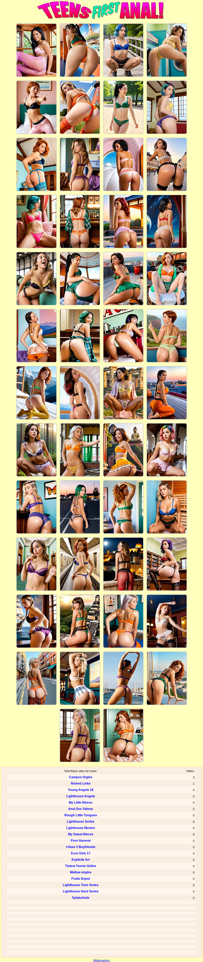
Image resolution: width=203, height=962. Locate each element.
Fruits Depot (80, 878)
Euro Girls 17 (80, 853)
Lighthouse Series (80, 821)
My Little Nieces (80, 802)
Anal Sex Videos (80, 809)
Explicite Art (81, 859)
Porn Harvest (81, 840)
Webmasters (101, 960)
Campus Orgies (80, 777)
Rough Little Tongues (80, 815)
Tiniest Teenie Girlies (80, 866)
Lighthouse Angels (80, 796)
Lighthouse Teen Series (81, 885)
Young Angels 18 (80, 789)
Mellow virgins (80, 872)
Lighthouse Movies (80, 828)
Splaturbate (80, 897)
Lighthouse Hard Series (81, 891)
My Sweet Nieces (80, 834)
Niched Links (81, 783)
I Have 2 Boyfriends (80, 847)
